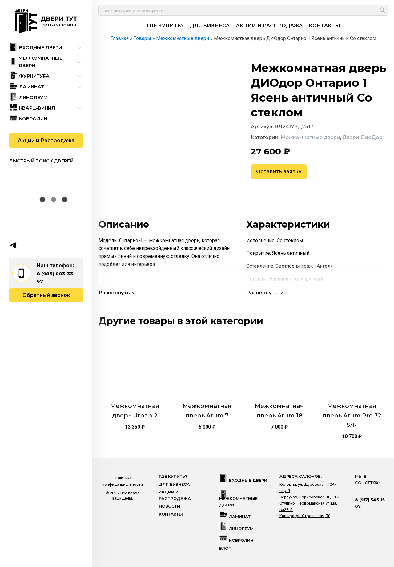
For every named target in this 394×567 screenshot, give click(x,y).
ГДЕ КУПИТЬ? (165, 26)
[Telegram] (13, 245)
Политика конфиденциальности (122, 481)
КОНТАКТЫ (324, 26)
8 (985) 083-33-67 (56, 277)
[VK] (25, 245)
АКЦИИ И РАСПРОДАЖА (269, 26)
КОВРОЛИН (241, 540)
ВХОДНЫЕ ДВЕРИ (248, 480)
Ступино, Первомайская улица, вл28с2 (308, 506)
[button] (117, 293)
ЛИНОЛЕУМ (241, 528)
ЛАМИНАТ (240, 516)
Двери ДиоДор (362, 137)
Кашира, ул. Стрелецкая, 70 (304, 515)
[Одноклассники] (37, 245)
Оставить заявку (278, 171)
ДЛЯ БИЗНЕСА (210, 26)
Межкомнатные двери (310, 137)
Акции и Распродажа (46, 140)
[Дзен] (49, 245)
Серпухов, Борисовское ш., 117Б (310, 497)
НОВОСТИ (169, 506)
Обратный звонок (46, 295)
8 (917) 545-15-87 (371, 503)
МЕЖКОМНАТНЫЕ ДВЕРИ (238, 501)
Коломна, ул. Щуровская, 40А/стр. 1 (307, 487)
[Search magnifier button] (382, 10)
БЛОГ (225, 548)
